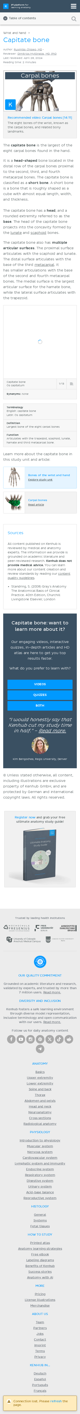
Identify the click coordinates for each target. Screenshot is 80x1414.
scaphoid (38, 233)
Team (40, 1322)
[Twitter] (49, 1039)
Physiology (40, 1132)
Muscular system (40, 1146)
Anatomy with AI (40, 1277)
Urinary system (40, 1186)
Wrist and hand (14, 33)
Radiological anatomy (39, 1123)
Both (40, 705)
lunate (16, 233)
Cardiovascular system (40, 1157)
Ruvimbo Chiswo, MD (28, 49)
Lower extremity (40, 1083)
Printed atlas (40, 1243)
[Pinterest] (40, 1039)
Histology (40, 1206)
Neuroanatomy (40, 1112)
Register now (25, 817)
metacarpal (44, 265)
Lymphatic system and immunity (40, 1163)
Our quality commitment (40, 975)
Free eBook (40, 1254)
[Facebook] (11, 1039)
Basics (40, 1072)
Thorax (40, 1095)
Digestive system (40, 1180)
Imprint (40, 1345)
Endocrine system (40, 1169)
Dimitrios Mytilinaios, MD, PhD (37, 53)
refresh (56, 1401)
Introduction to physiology (40, 1140)
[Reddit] (69, 1039)
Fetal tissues (40, 1226)
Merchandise (39, 1305)
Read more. (52, 731)
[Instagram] (30, 1039)
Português (40, 1385)
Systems (40, 1220)
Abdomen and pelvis (40, 1100)
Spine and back (40, 1089)
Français (40, 1390)
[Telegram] (40, 1049)
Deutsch (40, 1373)
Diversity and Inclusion (40, 1001)
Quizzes (40, 695)
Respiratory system (40, 1175)
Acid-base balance (40, 1192)
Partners (40, 1328)
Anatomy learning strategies (40, 1248)
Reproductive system (40, 1198)
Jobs (40, 1333)
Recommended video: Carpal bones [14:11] (40, 117)
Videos (40, 684)
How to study (40, 1234)
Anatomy (40, 1063)
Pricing (40, 1294)
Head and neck (40, 1106)
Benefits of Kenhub (40, 1266)
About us (40, 1314)
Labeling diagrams (40, 1260)
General (40, 1214)
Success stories (40, 1271)
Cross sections (40, 1118)
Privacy (40, 1357)
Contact (40, 1339)
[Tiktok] (59, 1039)
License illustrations (40, 1300)
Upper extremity (40, 1077)
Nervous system (39, 1152)
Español (40, 1379)
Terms (40, 1351)
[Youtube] (21, 1039)
